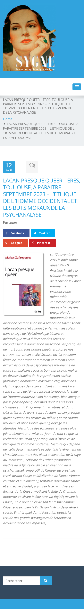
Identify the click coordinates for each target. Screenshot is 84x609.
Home (7, 119)
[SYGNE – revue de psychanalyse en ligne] (42, 37)
